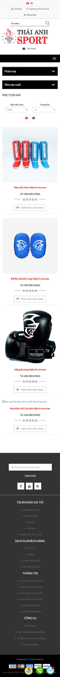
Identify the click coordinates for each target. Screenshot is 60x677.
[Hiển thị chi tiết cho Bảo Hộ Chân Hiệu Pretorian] (30, 154)
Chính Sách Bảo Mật (31, 611)
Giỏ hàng (31, 528)
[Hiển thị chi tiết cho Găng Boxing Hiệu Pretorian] (30, 336)
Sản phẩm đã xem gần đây (31, 632)
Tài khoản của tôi (31, 509)
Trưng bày (45, 104)
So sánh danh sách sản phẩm (31, 638)
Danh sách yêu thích (31, 534)
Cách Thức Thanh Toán (31, 599)
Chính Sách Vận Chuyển (31, 593)
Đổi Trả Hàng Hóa (31, 605)
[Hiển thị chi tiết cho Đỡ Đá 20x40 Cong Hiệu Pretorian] (30, 245)
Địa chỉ (31, 522)
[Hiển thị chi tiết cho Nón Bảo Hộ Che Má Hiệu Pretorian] (30, 401)
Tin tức (31, 548)
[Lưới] (26, 118)
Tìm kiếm (31, 625)
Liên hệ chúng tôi (31, 566)
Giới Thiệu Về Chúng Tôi (31, 580)
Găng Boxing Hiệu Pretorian (30, 369)
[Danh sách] (33, 118)
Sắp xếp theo (17, 104)
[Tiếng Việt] (27, 3)
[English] (31, 3)
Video (31, 554)
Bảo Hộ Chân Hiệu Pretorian (30, 187)
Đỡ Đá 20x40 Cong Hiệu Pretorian (30, 278)
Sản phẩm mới (31, 644)
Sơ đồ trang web (31, 560)
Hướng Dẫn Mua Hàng (31, 587)
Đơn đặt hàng (31, 516)
